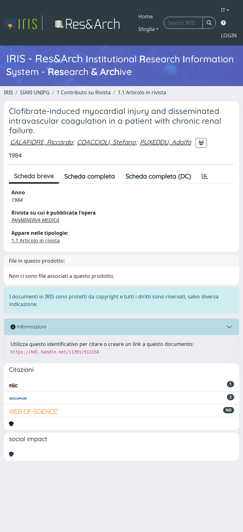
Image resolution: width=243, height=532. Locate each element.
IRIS (8, 92)
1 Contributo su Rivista (84, 92)
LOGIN (229, 35)
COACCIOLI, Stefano (106, 142)
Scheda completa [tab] (89, 176)
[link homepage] (23, 22)
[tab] (205, 176)
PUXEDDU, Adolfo (165, 142)
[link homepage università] (89, 22)
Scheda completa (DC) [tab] (158, 176)
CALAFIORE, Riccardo (41, 142)
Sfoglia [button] (146, 29)
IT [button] (223, 10)
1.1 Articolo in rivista (142, 92)
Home (145, 16)
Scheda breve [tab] (34, 176)
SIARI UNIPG (35, 92)
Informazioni (31, 326)
